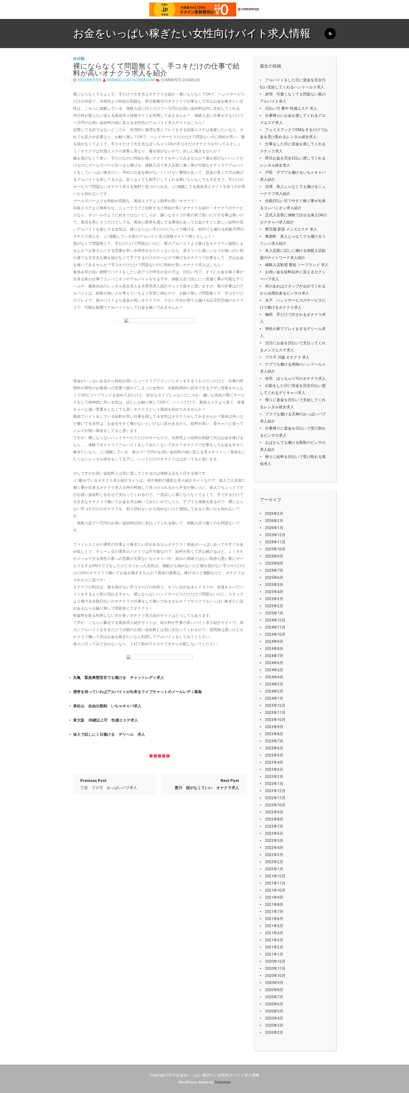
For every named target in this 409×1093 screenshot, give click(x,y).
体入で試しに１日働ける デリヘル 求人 (109, 734)
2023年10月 (275, 719)
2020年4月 (274, 1018)
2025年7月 (274, 570)
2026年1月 (274, 528)
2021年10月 (275, 890)
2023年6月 (274, 748)
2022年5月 (274, 840)
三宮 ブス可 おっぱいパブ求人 (108, 784)
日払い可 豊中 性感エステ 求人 (291, 108)
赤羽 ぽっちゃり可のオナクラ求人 (295, 378)
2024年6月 (274, 663)
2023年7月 (274, 741)
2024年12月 (275, 620)
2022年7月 (274, 826)
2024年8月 (274, 648)
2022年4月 (274, 847)
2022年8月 (274, 819)
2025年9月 (274, 556)
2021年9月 (274, 897)
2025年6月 (274, 577)
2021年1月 (274, 954)
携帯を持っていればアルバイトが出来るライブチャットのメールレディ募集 (137, 691)
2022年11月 (275, 798)
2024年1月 (274, 698)
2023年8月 (274, 734)
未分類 (78, 58)
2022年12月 (275, 791)
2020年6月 (274, 1004)
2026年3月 (274, 513)
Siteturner (223, 1082)
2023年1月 (274, 783)
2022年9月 (274, 812)
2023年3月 (274, 769)
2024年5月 (274, 670)
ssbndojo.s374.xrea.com (131, 80)
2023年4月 (274, 762)
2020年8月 (274, 990)
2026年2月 (274, 520)
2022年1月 (274, 869)
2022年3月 (274, 855)
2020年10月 (275, 975)
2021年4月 (274, 933)
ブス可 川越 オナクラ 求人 (287, 357)
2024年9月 (274, 641)
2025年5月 (274, 584)
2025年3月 (274, 599)
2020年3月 (274, 1025)
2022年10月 (275, 805)
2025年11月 (275, 542)
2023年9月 (274, 727)
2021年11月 (275, 883)
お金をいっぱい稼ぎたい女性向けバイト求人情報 (192, 33)
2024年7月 (274, 655)
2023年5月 (274, 755)
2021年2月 (274, 947)
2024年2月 (274, 691)
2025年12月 (275, 535)
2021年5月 (274, 926)
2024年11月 (275, 627)
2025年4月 (274, 592)
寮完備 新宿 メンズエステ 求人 (291, 229)
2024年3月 (274, 684)
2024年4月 (274, 677)
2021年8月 (274, 904)
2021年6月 (274, 918)
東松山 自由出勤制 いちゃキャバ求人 (107, 706)
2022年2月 (274, 862)
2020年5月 (274, 1011)
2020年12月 (275, 961)
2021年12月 (275, 876)
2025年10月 (275, 549)
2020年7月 (274, 997)
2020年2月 (274, 1032)
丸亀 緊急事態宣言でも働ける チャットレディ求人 (118, 677)
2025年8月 (274, 563)
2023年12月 (275, 705)
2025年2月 (274, 606)
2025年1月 (274, 613)
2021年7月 (274, 911)
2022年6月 (274, 833)
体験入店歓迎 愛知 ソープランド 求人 (297, 265)
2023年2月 (274, 776)
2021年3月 (274, 940)
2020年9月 (274, 982)
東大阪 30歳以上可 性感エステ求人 (105, 720)
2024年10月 (275, 634)
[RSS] (330, 34)
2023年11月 (275, 712)
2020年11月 (275, 968)
